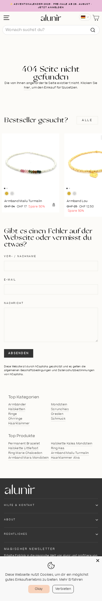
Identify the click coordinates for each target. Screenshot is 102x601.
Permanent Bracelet (24, 443)
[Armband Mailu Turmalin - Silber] (12, 193)
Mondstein (59, 404)
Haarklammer (19, 423)
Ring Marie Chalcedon (25, 453)
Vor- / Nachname (20, 256)
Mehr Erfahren (71, 579)
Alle (87, 120)
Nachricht (14, 303)
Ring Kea (57, 448)
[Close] (97, 560)
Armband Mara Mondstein (28, 458)
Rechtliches (16, 534)
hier (27, 87)
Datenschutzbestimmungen (76, 370)
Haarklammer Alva (65, 458)
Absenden (18, 353)
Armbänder (17, 404)
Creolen (57, 414)
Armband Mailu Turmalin (70, 453)
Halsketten (16, 409)
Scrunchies (60, 409)
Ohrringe (15, 419)
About (10, 519)
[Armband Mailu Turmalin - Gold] (7, 193)
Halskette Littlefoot (23, 448)
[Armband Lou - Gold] (69, 193)
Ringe (12, 414)
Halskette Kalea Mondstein (71, 443)
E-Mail (10, 279)
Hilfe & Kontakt (19, 505)
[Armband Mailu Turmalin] (30, 162)
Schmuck (58, 419)
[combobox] (51, 30)
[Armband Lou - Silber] (74, 193)
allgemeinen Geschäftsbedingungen (27, 370)
